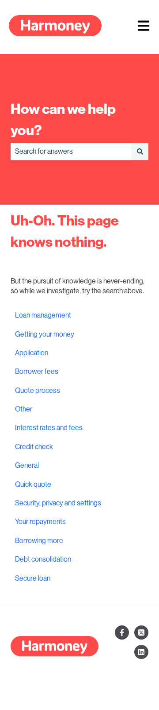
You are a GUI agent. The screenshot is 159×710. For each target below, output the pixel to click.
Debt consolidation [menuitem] (43, 559)
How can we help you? (63, 119)
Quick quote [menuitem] (33, 484)
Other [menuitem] (23, 409)
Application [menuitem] (31, 353)
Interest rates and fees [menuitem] (49, 427)
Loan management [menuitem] (43, 315)
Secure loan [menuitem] (32, 578)
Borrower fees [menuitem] (36, 371)
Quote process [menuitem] (37, 390)
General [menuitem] (27, 465)
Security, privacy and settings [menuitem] (58, 503)
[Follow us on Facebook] (122, 632)
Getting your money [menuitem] (44, 334)
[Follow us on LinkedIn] (141, 652)
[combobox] (71, 151)
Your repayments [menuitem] (40, 521)
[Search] (140, 151)
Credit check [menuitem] (34, 446)
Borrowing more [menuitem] (39, 540)
